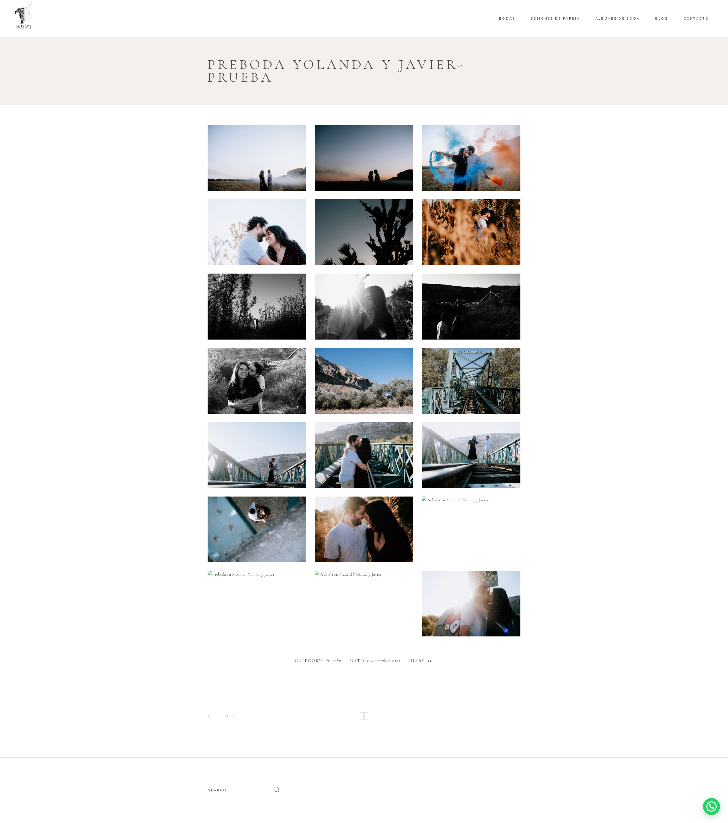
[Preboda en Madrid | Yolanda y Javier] (364, 158)
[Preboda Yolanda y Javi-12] (471, 603)
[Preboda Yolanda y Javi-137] (257, 158)
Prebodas (333, 660)
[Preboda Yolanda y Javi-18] (471, 455)
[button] (711, 806)
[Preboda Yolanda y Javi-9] (364, 455)
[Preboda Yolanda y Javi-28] (257, 529)
